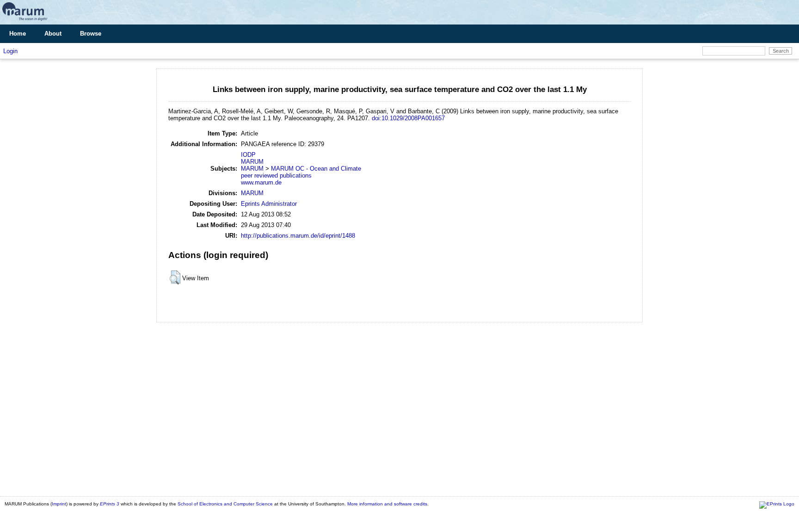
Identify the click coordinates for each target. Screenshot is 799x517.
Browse (90, 33)
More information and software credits (387, 503)
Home (17, 33)
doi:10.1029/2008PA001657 (408, 118)
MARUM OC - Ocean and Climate (316, 168)
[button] (175, 277)
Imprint (59, 503)
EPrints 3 (109, 503)
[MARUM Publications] (24, 21)
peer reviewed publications (276, 175)
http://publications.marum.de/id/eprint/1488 (298, 235)
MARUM (252, 161)
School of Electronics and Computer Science (225, 503)
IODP (248, 154)
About (52, 33)
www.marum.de (261, 182)
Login (10, 51)
